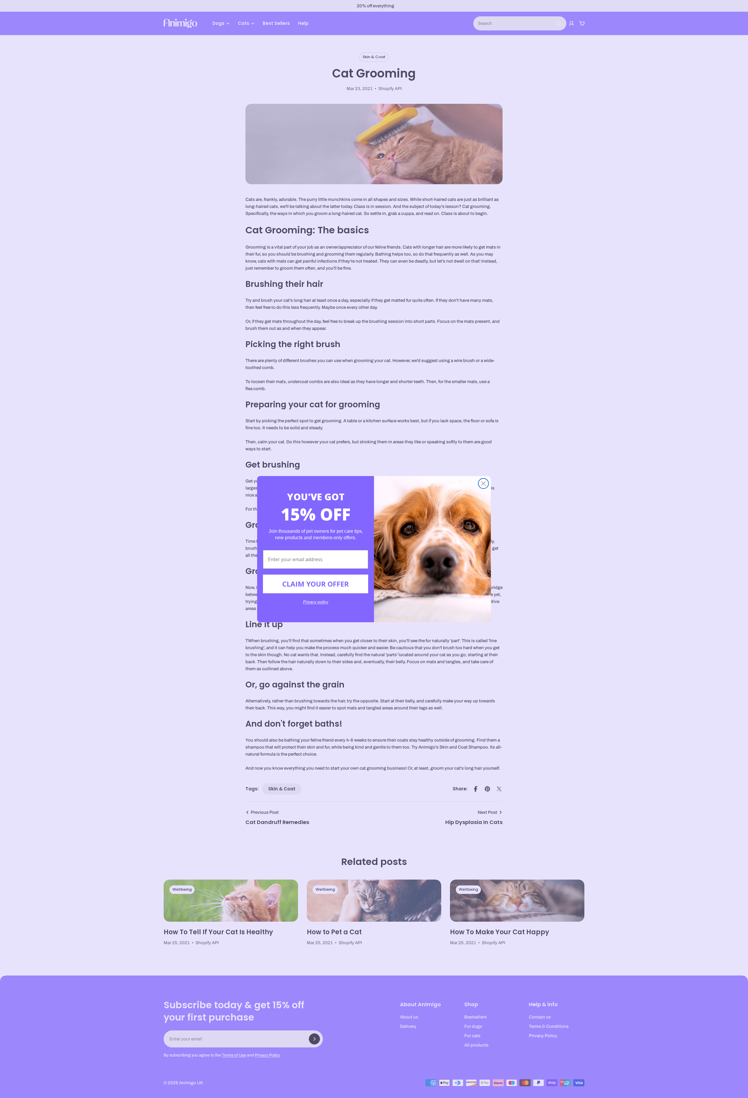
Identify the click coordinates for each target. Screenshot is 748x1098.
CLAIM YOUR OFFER (315, 584)
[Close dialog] (483, 483)
